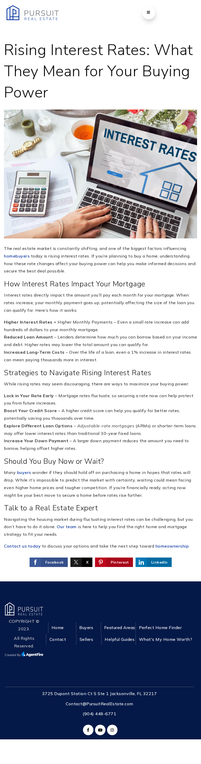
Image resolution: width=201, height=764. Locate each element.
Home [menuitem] (58, 627)
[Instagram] (111, 730)
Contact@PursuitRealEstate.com (99, 703)
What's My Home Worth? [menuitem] (165, 639)
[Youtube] (99, 730)
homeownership (172, 546)
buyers (24, 472)
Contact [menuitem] (57, 639)
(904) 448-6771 (99, 713)
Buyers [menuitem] (86, 627)
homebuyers (17, 256)
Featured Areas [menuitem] (119, 627)
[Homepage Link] (24, 608)
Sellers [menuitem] (86, 639)
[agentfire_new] (24, 653)
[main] (100, 290)
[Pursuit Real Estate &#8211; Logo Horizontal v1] (33, 12)
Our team (67, 526)
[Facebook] (87, 730)
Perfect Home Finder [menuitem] (160, 627)
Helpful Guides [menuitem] (120, 639)
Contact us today (22, 546)
